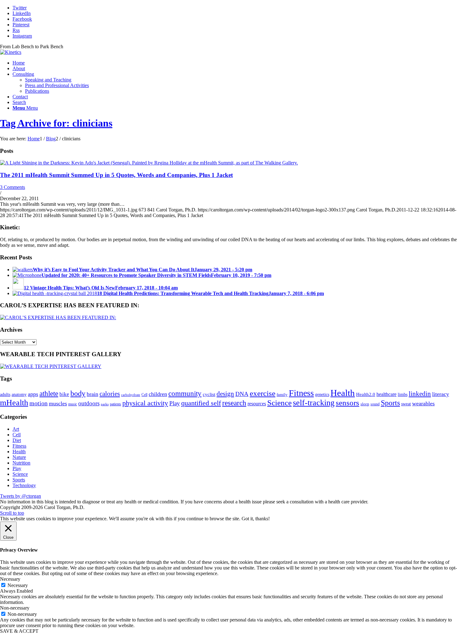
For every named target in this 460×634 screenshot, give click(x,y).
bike (64, 394)
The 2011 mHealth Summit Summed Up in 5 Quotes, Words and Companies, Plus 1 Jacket (116, 175)
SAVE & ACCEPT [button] (19, 631)
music (72, 404)
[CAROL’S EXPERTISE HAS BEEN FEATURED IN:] (58, 317)
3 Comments (12, 187)
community (185, 394)
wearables (423, 403)
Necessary (18, 585)
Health (342, 393)
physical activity (145, 403)
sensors (347, 402)
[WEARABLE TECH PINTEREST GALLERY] (50, 366)
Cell (144, 394)
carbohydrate (130, 395)
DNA (241, 394)
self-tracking (314, 402)
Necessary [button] (10, 579)
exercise (262, 393)
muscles (58, 403)
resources (257, 404)
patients (115, 404)
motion (38, 403)
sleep (364, 404)
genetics (322, 394)
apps (33, 394)
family (282, 394)
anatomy (19, 394)
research (234, 403)
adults (5, 394)
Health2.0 (365, 394)
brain (92, 394)
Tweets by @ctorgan (20, 496)
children (158, 394)
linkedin (420, 394)
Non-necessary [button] (14, 608)
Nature (19, 457)
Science (279, 402)
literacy (440, 394)
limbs (402, 394)
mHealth (14, 402)
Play (174, 403)
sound (375, 404)
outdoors (89, 403)
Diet (17, 440)
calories (110, 394)
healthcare (386, 394)
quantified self (201, 403)
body (77, 393)
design (225, 394)
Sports (390, 403)
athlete (48, 394)
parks (105, 404)
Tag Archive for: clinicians (56, 123)
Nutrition (21, 462)
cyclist (209, 394)
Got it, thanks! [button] (256, 518)
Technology (24, 485)
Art (16, 429)
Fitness (301, 393)
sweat (406, 403)
